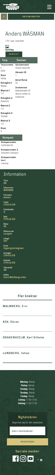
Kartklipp (9, 49)
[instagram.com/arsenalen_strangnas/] (23, 459)
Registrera (27, 442)
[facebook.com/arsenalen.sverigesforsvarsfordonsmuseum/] (16, 459)
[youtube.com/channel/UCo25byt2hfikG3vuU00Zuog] (31, 459)
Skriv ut (14, 54)
